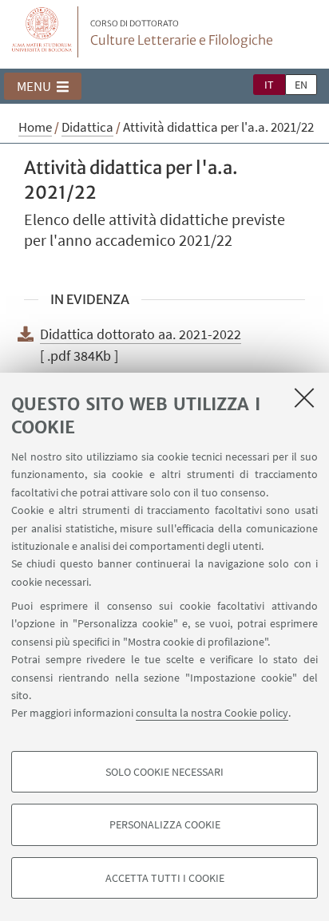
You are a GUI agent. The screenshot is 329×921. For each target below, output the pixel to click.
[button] (42, 86)
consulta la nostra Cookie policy (212, 713)
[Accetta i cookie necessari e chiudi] (304, 397)
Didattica (87, 127)
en (301, 84)
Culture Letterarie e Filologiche (181, 33)
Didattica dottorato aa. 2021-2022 (140, 334)
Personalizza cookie (164, 824)
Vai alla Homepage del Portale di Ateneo (42, 31)
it (269, 84)
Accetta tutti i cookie (164, 878)
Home (35, 127)
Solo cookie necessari (164, 772)
